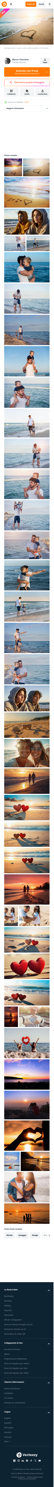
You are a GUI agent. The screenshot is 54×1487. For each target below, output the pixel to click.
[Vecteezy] (4, 4)
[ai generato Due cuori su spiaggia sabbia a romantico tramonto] (26, 995)
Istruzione (8, 1412)
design (35, 1332)
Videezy (7, 1403)
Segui (45, 62)
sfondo (9, 1332)
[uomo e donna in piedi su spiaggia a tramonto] (11, 1072)
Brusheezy (8, 1393)
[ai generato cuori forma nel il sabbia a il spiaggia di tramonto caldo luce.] (26, 923)
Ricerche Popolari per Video (16, 1470)
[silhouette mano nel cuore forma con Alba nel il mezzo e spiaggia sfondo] (26, 1212)
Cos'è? (26, 102)
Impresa (8, 1407)
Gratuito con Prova (27, 72)
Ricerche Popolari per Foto (15, 1465)
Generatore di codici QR (14, 1431)
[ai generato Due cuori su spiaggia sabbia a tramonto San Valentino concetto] (26, 759)
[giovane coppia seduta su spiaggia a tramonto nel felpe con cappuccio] (26, 239)
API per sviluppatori (13, 1417)
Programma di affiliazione (15, 1456)
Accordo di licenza (12, 1446)
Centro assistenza (12, 1486)
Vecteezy (8, 1398)
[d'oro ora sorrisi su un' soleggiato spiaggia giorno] (26, 787)
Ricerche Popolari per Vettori (16, 1461)
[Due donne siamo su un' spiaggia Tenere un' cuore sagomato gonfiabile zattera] (26, 1120)
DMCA (7, 1451)
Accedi (41, 4)
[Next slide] (43, 1332)
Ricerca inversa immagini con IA (18, 1421)
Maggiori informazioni (15, 107)
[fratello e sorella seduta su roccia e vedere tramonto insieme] (26, 1182)
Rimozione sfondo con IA (15, 1426)
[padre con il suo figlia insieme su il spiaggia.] (11, 950)
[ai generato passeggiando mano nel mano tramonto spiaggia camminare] (26, 815)
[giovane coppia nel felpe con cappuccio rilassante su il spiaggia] (26, 732)
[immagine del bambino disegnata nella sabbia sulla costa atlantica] (26, 210)
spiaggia (22, 1332)
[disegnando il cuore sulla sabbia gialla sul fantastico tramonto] (13, 166)
